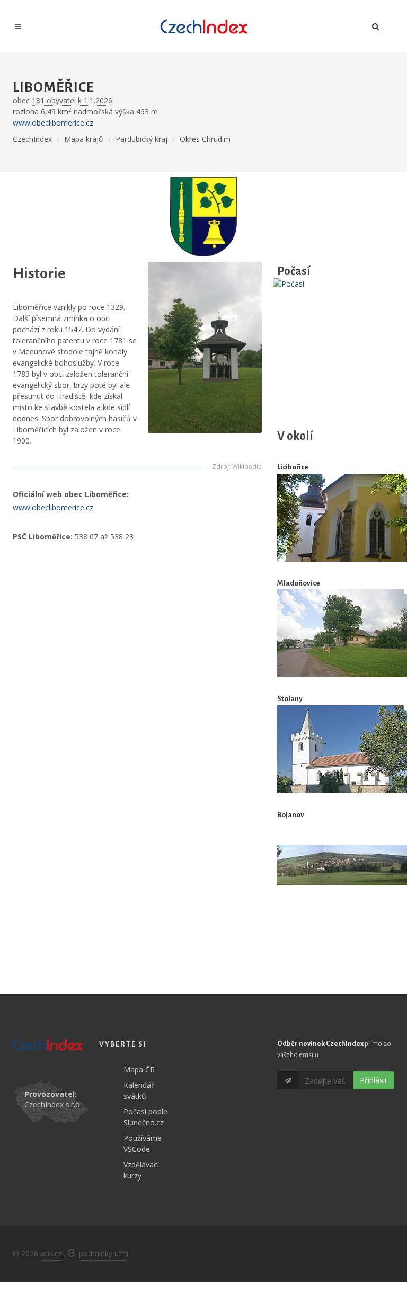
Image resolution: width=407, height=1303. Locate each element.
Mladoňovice (298, 583)
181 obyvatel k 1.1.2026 (72, 100)
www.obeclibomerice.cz (53, 123)
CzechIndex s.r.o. (53, 1105)
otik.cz (51, 1253)
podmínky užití (103, 1253)
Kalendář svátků (138, 1090)
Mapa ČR (139, 1070)
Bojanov (290, 815)
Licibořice (292, 467)
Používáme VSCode (142, 1143)
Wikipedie (247, 466)
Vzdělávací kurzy (141, 1170)
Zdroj (220, 466)
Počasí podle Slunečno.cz (145, 1117)
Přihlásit (373, 1080)
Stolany (290, 699)
